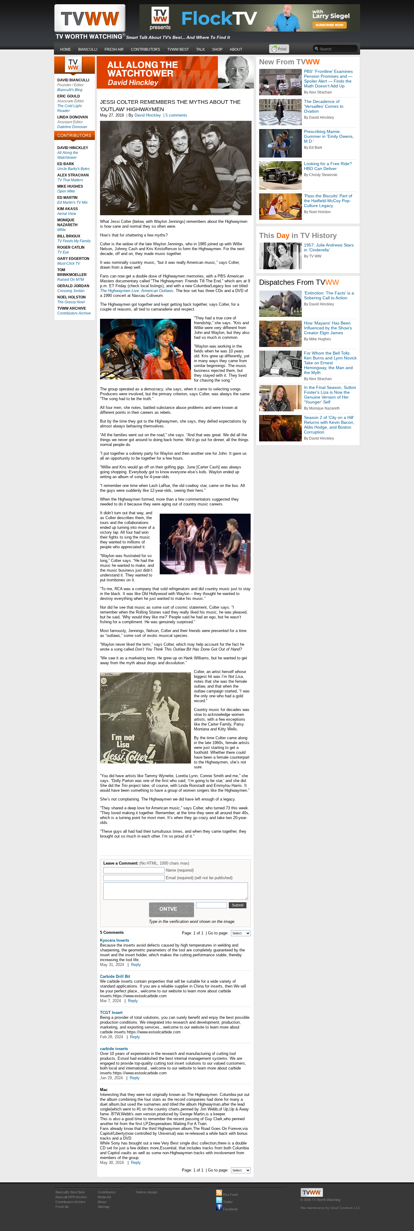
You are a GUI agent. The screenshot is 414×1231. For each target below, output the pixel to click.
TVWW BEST (178, 49)
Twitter (227, 1202)
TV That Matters (70, 180)
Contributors (107, 1192)
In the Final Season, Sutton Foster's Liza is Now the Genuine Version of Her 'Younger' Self (330, 394)
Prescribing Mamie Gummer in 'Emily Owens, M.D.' (329, 136)
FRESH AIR (114, 49)
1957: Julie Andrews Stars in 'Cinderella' (329, 247)
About (102, 1202)
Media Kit (104, 1197)
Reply (136, 964)
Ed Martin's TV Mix (72, 202)
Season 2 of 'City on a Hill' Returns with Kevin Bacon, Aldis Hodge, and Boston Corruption (329, 424)
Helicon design (146, 1192)
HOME (65, 49)
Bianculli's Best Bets (70, 1192)
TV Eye (63, 252)
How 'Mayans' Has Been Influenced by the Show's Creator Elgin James (328, 328)
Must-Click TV (68, 263)
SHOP (217, 49)
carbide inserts (114, 1048)
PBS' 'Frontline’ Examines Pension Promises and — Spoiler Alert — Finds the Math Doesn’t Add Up (328, 78)
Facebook (230, 1209)
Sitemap (103, 1207)
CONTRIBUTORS (145, 49)
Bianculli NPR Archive (71, 1197)
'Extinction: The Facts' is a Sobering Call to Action (329, 295)
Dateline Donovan (72, 127)
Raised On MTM (70, 279)
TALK (200, 49)
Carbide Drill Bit (115, 976)
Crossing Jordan (71, 291)
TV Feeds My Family (74, 241)
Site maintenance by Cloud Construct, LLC (330, 1207)
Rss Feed (230, 1194)
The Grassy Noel (71, 302)
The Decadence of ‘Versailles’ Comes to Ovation (323, 106)
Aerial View (66, 214)
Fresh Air (62, 1207)
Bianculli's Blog (69, 90)
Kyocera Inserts (114, 940)
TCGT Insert (111, 1012)
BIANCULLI (87, 49)
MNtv (61, 230)
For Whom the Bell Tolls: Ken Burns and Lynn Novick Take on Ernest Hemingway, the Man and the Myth (330, 363)
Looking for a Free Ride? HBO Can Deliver (328, 166)
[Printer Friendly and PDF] (279, 51)
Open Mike (66, 191)
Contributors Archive (74, 313)
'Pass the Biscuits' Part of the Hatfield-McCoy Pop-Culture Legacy (328, 200)
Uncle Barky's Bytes (73, 169)
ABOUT (236, 49)
